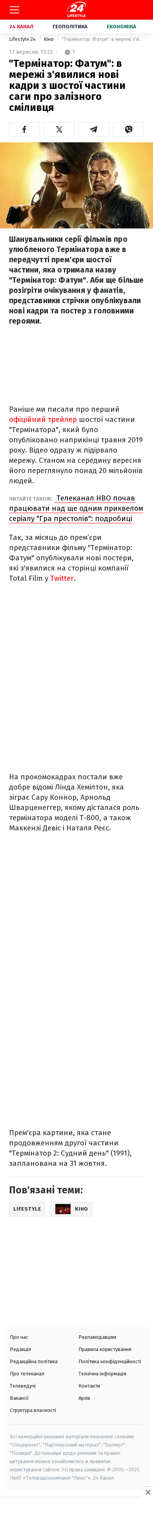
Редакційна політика (34, 1361)
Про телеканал (27, 1374)
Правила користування (104, 1349)
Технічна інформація (102, 1374)
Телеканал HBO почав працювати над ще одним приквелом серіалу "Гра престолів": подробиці (76, 508)
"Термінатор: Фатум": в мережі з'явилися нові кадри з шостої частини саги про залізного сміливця (103, 39)
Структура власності (33, 1410)
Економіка (121, 26)
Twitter (62, 578)
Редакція (20, 1349)
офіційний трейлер (43, 419)
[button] (24, 129)
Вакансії (19, 1398)
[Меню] (14, 9)
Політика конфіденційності (109, 1361)
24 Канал (21, 26)
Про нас (19, 1337)
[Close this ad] (147, 1492)
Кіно (49, 39)
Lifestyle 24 (23, 39)
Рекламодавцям (97, 1337)
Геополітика (70, 26)
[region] (76, 1518)
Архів (84, 1398)
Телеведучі (23, 1386)
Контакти (89, 1386)
